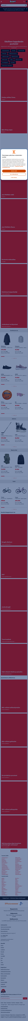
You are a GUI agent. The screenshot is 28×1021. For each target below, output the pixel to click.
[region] (14, 164)
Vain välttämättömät (14, 174)
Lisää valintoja (14, 177)
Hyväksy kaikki (14, 170)
